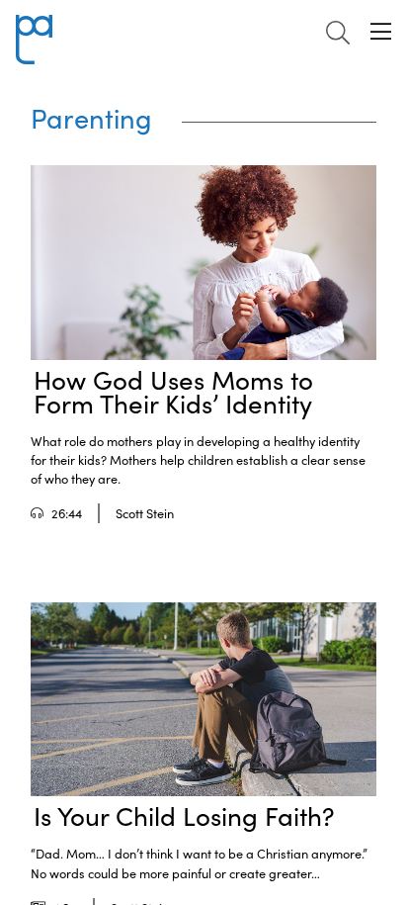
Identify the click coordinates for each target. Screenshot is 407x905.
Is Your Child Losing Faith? (184, 815)
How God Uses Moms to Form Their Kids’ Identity (173, 391)
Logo (33, 26)
